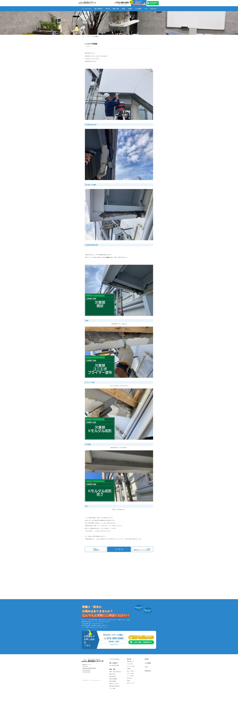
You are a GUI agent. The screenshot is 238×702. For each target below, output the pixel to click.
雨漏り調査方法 (112, 676)
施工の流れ (129, 678)
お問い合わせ (153, 8)
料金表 (123, 8)
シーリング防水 (130, 675)
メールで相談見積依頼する (143, 637)
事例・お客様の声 (99, 8)
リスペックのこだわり (86, 8)
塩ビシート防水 (130, 671)
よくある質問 (138, 8)
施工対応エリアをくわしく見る (142, 584)
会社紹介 (130, 8)
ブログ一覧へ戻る (119, 549)
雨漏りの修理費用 (113, 678)
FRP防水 (129, 668)
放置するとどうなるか (114, 683)
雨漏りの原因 (112, 674)
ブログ (145, 8)
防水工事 (108, 8)
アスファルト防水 (131, 666)
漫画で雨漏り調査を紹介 (114, 686)
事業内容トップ (130, 661)
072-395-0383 (122, 2)
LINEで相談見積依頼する (143, 642)
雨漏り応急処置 (112, 681)
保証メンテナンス (131, 683)
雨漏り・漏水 (116, 8)
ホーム (83, 36)
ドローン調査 (112, 688)
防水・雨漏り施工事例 (114, 665)
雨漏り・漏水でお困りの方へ (115, 671)
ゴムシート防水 (130, 673)
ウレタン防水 (130, 663)
